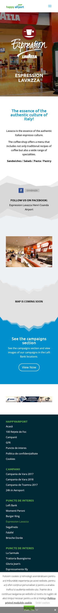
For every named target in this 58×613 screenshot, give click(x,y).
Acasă (9, 426)
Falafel (9, 532)
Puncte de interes (16, 448)
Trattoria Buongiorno (18, 558)
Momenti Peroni (15, 510)
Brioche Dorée (14, 538)
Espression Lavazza (17, 521)
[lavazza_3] (29, 266)
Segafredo (12, 527)
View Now (29, 367)
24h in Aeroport (15, 490)
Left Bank (11, 505)
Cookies (10, 459)
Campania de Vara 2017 (19, 474)
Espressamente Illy (17, 569)
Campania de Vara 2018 (19, 479)
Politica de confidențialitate (22, 453)
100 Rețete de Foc (16, 431)
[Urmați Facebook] (21, 190)
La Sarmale (12, 553)
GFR (8, 442)
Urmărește (32, 190)
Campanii (11, 437)
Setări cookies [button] (43, 602)
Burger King (13, 516)
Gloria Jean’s (13, 564)
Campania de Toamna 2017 (22, 485)
